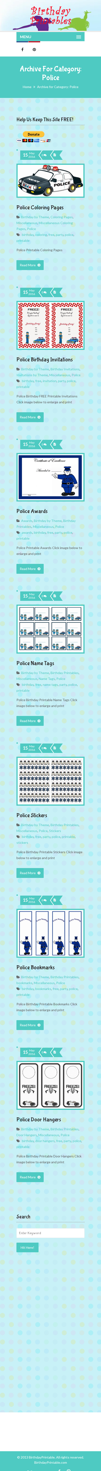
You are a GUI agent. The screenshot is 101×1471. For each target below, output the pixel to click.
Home (27, 87)
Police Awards (32, 511)
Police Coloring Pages (40, 207)
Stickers (55, 831)
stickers (22, 843)
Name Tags (47, 679)
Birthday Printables (64, 673)
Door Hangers (26, 1135)
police (69, 235)
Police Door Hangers (38, 1119)
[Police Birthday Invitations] (55, 292)
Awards (26, 521)
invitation (50, 381)
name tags (50, 685)
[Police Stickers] (55, 748)
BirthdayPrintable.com (50, 1462)
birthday (28, 235)
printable (23, 240)
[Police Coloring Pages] (55, 155)
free (51, 235)
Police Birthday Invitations (44, 359)
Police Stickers (31, 815)
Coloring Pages (61, 217)
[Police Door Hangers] (55, 1052)
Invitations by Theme (32, 375)
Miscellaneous (26, 223)
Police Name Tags (35, 663)
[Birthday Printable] (50, 15)
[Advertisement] (50, 1291)
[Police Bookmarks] (55, 900)
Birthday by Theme (35, 217)
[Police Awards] (55, 444)
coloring (41, 235)
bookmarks (24, 983)
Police (31, 229)
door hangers (45, 1141)
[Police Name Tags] (55, 596)
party (59, 235)
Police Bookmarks (35, 967)
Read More (28, 265)
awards (27, 532)
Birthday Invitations (65, 369)
